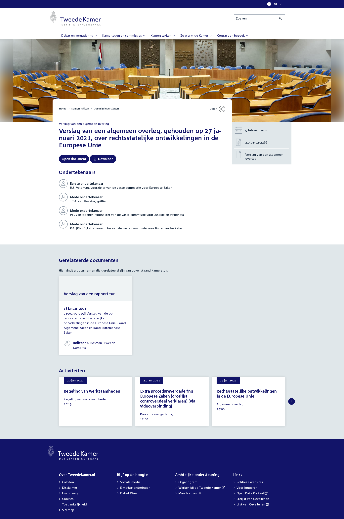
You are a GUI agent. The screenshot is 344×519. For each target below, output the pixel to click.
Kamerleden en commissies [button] (122, 35)
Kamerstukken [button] (161, 35)
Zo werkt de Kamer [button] (194, 35)
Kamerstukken (80, 108)
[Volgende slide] (291, 401)
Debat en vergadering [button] (77, 35)
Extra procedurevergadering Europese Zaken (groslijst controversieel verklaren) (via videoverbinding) (167, 398)
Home (62, 108)
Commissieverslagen (106, 108)
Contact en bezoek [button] (231, 35)
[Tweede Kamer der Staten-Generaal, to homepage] (75, 18)
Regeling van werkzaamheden (92, 391)
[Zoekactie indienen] (280, 18)
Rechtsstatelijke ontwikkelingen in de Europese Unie (247, 393)
